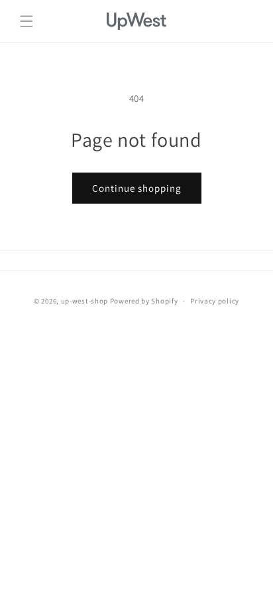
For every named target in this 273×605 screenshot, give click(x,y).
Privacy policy (214, 300)
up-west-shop (84, 300)
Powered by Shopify (144, 300)
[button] (26, 21)
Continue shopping (137, 188)
